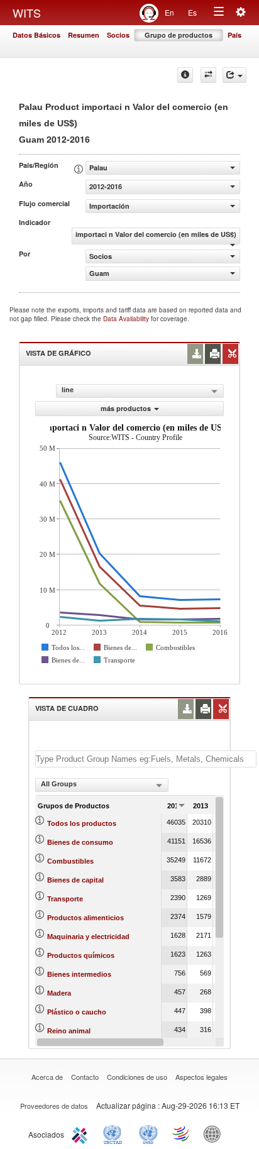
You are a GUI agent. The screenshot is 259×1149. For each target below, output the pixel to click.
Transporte (65, 899)
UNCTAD (115, 1133)
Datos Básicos (36, 35)
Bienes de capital (75, 880)
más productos (126, 408)
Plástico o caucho (76, 1012)
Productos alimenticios (85, 917)
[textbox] (145, 758)
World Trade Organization (181, 1133)
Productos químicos (80, 955)
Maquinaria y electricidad (88, 936)
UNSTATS (148, 1133)
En (169, 12)
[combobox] (101, 785)
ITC (81, 1133)
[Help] (185, 75)
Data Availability (127, 318)
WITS (27, 12)
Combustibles (70, 861)
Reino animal (69, 1031)
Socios (118, 35)
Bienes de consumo (80, 842)
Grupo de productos (178, 35)
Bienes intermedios (79, 974)
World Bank (215, 1133)
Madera (59, 993)
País (234, 35)
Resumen (83, 35)
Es (192, 12)
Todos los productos (81, 823)
